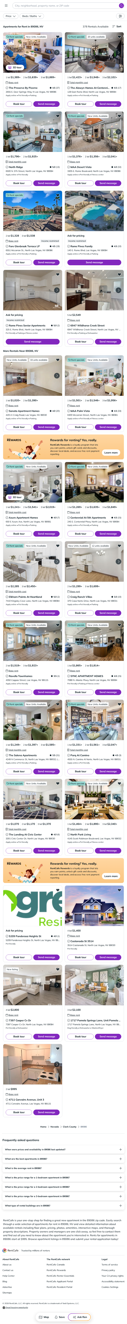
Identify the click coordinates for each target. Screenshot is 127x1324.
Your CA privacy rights (113, 1275)
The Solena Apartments (23, 755)
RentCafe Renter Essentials (60, 1275)
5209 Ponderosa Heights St (25, 936)
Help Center (8, 1275)
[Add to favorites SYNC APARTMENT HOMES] (119, 625)
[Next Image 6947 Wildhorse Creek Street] (118, 290)
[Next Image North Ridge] (57, 132)
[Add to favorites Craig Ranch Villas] (119, 545)
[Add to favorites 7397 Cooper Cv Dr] (58, 969)
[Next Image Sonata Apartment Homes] (57, 375)
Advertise (7, 1287)
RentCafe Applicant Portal (60, 1281)
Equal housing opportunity (16, 1307)
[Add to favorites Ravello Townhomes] (58, 625)
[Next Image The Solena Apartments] (57, 720)
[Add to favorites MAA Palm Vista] (119, 360)
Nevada (54, 1126)
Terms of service (110, 1264)
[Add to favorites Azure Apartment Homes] (58, 466)
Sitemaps (7, 1292)
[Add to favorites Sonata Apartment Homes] (58, 360)
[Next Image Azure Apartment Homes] (57, 482)
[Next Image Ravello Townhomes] (57, 641)
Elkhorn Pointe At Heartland (25, 596)
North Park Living (80, 834)
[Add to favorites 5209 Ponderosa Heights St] (58, 890)
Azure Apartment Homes (23, 517)
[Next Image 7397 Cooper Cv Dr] (57, 985)
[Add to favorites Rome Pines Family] (119, 195)
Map (46, 1317)
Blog (4, 1281)
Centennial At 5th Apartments (88, 517)
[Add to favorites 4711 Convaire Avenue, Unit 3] (58, 1048)
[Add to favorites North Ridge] (58, 116)
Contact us (7, 1270)
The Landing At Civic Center (25, 834)
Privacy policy (108, 1270)
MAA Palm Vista (80, 410)
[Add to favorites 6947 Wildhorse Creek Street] (119, 274)
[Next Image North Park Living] (118, 799)
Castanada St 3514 (82, 941)
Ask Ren (82, 1317)
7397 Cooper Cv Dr (20, 1020)
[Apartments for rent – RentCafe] (10, 1251)
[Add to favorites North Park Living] (119, 783)
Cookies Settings (110, 1287)
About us (6, 1264)
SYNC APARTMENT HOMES (86, 676)
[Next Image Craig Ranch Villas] (118, 561)
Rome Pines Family (81, 246)
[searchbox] (68, 5)
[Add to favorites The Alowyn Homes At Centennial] (119, 36)
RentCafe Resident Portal (59, 1287)
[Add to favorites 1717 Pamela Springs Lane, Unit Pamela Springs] (119, 969)
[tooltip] (12, 82)
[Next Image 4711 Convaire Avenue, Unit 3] (57, 1064)
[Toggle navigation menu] (6, 5)
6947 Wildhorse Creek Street (87, 325)
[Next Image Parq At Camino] (118, 720)
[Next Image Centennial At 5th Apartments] (118, 482)
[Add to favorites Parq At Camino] (119, 704)
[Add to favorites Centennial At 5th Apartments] (119, 466)
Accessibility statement (113, 1281)
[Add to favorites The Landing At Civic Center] (58, 783)
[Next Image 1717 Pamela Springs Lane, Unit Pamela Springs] (118, 985)
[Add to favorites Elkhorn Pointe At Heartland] (58, 545)
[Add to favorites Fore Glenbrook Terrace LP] (58, 195)
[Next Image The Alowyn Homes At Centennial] (118, 52)
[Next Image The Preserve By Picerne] (57, 52)
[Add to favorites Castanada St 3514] (119, 890)
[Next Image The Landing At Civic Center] (57, 799)
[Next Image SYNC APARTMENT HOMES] (118, 641)
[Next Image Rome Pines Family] (118, 211)
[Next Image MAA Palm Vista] (118, 375)
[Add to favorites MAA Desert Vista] (119, 116)
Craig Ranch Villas (81, 596)
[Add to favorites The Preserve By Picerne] (58, 36)
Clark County (70, 1126)
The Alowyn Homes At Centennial (90, 87)
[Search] (121, 5)
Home (43, 1126)
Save (62, 1317)
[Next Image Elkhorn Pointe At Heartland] (57, 561)
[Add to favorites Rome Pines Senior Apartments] (58, 274)
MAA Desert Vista (81, 167)
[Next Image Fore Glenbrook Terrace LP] (57, 211)
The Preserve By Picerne (23, 87)
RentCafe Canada (56, 1264)
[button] (32, 52)
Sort (118, 26)
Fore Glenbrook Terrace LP (24, 246)
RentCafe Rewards (56, 1270)
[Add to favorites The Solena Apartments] (58, 704)
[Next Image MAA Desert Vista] (118, 132)
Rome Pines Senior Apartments (27, 325)
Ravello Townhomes (20, 676)
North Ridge (16, 167)
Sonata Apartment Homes (24, 410)
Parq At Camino (79, 755)
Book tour (19, 103)
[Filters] (120, 16)
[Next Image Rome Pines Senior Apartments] (57, 290)
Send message (46, 103)
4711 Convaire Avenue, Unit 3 (26, 1099)
